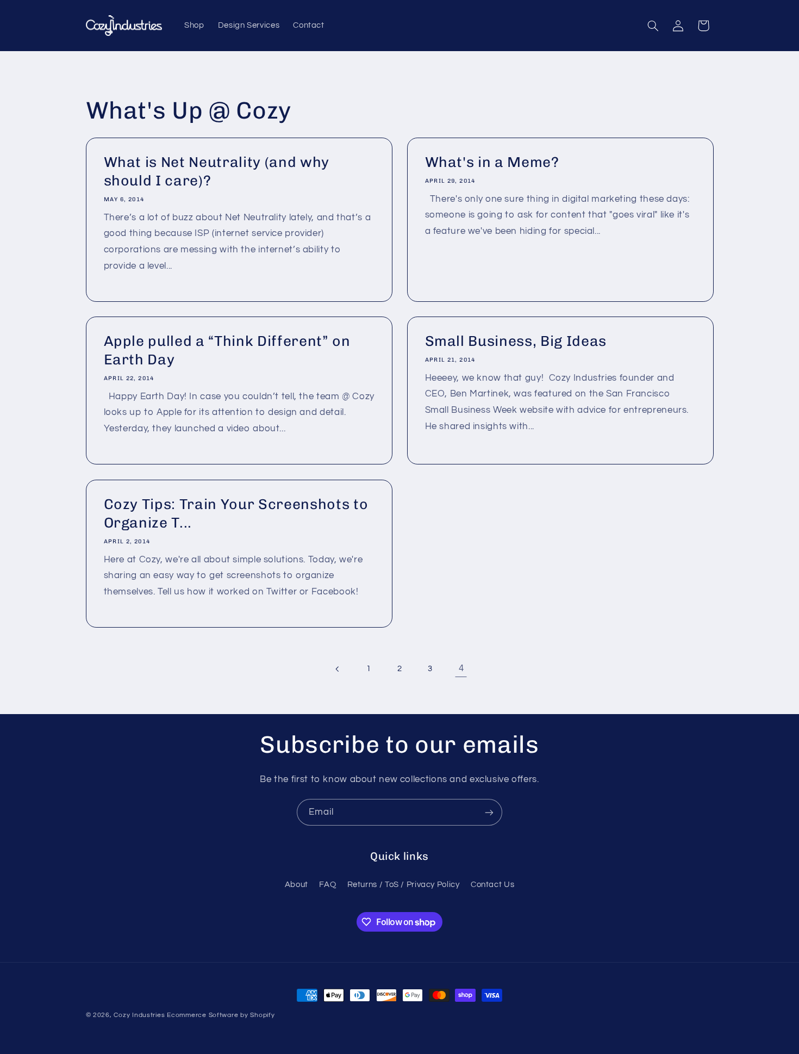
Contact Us (492, 885)
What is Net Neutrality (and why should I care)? (216, 171)
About (296, 885)
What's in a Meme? (492, 162)
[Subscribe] (489, 812)
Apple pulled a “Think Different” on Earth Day (226, 351)
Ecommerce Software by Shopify (220, 1015)
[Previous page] (338, 668)
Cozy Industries (139, 1015)
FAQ (327, 885)
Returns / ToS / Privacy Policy (403, 885)
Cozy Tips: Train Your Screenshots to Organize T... (235, 514)
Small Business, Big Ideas (516, 341)
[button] (652, 25)
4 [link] (461, 668)
